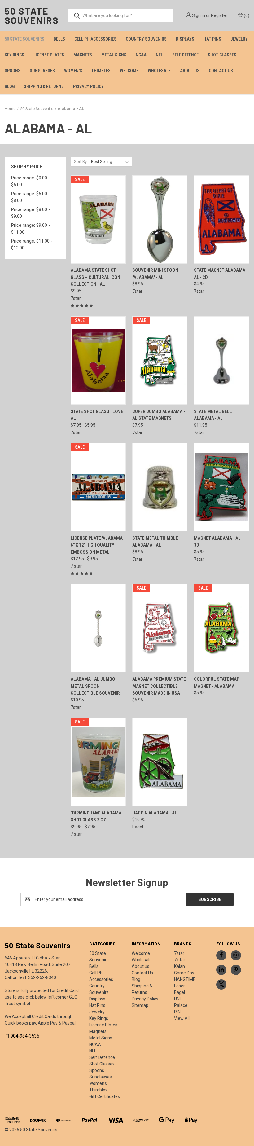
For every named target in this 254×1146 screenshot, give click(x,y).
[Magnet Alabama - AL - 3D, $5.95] (221, 487)
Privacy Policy (88, 86)
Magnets (82, 54)
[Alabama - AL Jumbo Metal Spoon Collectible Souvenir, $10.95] (98, 628)
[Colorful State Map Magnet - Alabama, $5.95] (221, 628)
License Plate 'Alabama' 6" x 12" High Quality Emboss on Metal (97, 545)
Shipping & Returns (44, 86)
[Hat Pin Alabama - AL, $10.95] (160, 762)
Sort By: (81, 161)
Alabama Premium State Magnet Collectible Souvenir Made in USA (159, 686)
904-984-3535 (25, 1036)
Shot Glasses (222, 54)
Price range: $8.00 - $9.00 (30, 213)
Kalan (179, 966)
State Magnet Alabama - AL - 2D (221, 273)
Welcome (129, 70)
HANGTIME (184, 979)
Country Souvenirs (146, 39)
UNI (177, 998)
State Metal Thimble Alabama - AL (155, 541)
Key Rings (14, 54)
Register (219, 15)
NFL (159, 54)
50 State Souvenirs (24, 39)
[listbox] (111, 161)
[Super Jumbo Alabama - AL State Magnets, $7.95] (160, 360)
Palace (180, 1005)
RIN (177, 1011)
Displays (185, 39)
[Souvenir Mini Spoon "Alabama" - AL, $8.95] (160, 219)
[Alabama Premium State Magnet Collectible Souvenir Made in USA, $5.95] (160, 628)
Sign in (198, 15)
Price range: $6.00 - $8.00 (30, 197)
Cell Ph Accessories (95, 39)
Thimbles (101, 70)
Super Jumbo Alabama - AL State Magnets (158, 415)
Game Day (184, 972)
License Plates (48, 54)
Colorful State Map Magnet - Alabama (216, 682)
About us (189, 70)
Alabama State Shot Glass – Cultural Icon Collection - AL (95, 277)
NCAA (141, 54)
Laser (179, 985)
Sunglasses (42, 70)
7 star (179, 959)
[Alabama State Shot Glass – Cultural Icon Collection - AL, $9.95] (98, 219)
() (246, 15)
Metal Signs (113, 54)
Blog (10, 86)
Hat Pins (212, 39)
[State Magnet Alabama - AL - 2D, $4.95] (221, 219)
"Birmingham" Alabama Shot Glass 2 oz (96, 816)
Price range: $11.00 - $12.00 (32, 244)
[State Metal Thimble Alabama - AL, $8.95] (160, 487)
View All (182, 1018)
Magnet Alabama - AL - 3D (218, 541)
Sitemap (140, 1005)
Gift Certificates (104, 1096)
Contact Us (221, 70)
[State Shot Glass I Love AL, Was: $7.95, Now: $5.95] (98, 360)
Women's (73, 70)
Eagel (179, 992)
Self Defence (185, 54)
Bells (59, 39)
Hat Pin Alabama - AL (154, 813)
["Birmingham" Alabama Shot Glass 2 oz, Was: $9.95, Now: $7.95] (98, 762)
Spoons (12, 70)
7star (179, 953)
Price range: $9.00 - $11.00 (30, 228)
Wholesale (159, 70)
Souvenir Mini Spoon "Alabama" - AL (155, 273)
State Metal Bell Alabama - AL (213, 415)
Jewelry (239, 39)
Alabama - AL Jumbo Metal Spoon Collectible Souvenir (95, 686)
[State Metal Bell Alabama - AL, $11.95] (221, 360)
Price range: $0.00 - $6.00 (30, 181)
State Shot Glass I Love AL (97, 415)
